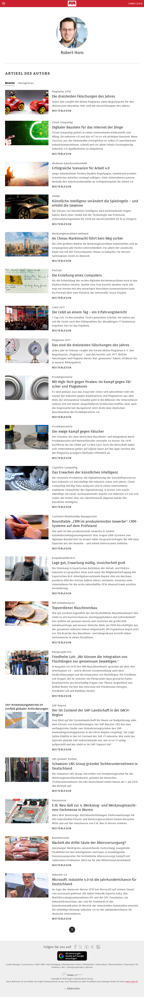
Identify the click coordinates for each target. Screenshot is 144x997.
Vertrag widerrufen (75, 967)
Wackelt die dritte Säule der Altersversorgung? (89, 843)
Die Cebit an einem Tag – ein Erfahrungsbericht (89, 312)
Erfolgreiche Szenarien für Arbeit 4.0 (81, 168)
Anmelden (135, 3)
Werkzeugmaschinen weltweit (70, 233)
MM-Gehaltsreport (63, 602)
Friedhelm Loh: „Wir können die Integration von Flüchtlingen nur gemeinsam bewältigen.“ (89, 659)
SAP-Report (59, 705)
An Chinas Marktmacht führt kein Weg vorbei (87, 238)
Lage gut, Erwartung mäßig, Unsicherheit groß (88, 563)
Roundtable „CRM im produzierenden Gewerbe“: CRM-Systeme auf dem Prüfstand (94, 523)
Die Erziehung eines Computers (77, 275)
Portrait (57, 270)
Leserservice (28, 964)
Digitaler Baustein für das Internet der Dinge (87, 127)
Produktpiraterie (62, 377)
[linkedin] (97, 947)
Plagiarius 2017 (61, 340)
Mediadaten (89, 964)
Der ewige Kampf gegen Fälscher (78, 431)
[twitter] (79, 947)
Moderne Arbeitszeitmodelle (69, 163)
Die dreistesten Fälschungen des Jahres (83, 96)
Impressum (130, 964)
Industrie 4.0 (59, 874)
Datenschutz (101, 964)
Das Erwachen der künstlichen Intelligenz (85, 472)
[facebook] (74, 947)
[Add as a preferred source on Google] (72, 956)
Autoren (89, 967)
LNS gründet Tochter (64, 759)
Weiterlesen (61, 110)
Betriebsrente (60, 837)
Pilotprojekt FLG (61, 652)
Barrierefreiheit (116, 964)
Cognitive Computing (64, 467)
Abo (64, 967)
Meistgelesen (26, 83)
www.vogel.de (131, 981)
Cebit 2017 (58, 307)
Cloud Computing (62, 122)
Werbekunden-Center (72, 964)
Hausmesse (59, 800)
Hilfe (43, 964)
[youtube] (86, 947)
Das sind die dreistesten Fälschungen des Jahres (90, 345)
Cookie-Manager (13, 964)
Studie (56, 196)
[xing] (91, 947)
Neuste (10, 83)
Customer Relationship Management (74, 516)
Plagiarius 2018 (61, 91)
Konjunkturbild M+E (63, 558)
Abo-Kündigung (54, 964)
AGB (37, 964)
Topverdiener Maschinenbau (74, 608)
